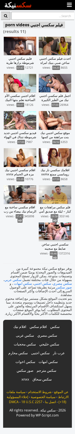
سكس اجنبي (42, 283)
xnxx (25, 379)
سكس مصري (62, 283)
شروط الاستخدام (39, 392)
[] (5, 16)
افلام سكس (38, 326)
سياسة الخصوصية (43, 397)
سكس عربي (12, 279)
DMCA (14, 402)
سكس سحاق (42, 379)
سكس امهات (23, 283)
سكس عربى (25, 335)
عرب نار (59, 352)
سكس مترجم (46, 370)
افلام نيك (19, 326)
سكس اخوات (25, 361)
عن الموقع (61, 392)
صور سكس (64, 287)
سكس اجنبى (40, 352)
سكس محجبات (25, 344)
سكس (55, 326)
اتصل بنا (50, 402)
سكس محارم (18, 352)
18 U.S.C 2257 (31, 402)
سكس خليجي (49, 344)
